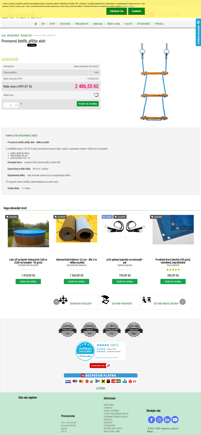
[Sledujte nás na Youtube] (175, 422)
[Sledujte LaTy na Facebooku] (151, 422)
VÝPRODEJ (159, 24)
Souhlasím (136, 11)
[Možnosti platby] (100, 385)
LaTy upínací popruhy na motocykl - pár (124, 261)
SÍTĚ (43, 24)
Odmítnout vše (116, 11)
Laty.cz (174, 428)
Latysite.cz (165, 428)
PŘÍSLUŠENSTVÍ (81, 24)
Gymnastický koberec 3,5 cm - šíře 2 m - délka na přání (76, 261)
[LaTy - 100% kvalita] (90, 340)
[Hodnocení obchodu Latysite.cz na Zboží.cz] (101, 369)
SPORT (52, 24)
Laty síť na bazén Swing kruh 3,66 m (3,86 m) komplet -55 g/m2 (28, 261)
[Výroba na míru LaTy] (112, 340)
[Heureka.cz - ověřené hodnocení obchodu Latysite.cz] (101, 359)
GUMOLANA (98, 24)
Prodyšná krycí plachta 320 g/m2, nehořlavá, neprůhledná (173, 261)
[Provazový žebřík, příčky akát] (153, 126)
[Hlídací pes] (96, 96)
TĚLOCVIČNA (65, 24)
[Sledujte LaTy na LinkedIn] (167, 422)
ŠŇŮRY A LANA (113, 24)
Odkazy (150, 431)
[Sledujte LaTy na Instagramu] (159, 422)
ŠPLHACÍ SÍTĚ (26, 35)
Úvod (3, 35)
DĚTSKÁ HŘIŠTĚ (143, 24)
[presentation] (56, 302)
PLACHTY (128, 24)
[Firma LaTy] (68, 340)
